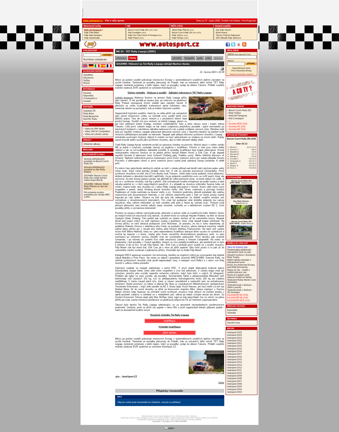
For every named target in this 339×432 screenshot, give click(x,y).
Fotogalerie (234, 177)
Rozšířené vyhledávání (95, 59)
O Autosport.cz (90, 98)
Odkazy (87, 140)
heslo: (230, 61)
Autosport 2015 (234, 359)
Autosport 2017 (234, 354)
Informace (89, 89)
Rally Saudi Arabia (92, 38)
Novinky (87, 93)
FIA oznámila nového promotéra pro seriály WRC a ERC (97, 194)
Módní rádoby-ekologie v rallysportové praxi (239, 261)
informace (121, 58)
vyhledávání (90, 50)
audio (200, 58)
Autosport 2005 (234, 386)
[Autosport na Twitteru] (233, 44)
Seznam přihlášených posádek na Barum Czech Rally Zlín (96, 161)
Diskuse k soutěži (156, 92)
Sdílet (221, 382)
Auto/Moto (88, 75)
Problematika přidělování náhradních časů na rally (239, 251)
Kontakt (87, 101)
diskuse (218, 58)
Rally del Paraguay (92, 30)
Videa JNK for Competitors (97, 131)
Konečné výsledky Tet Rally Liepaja (169, 315)
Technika (232, 319)
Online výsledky (136, 92)
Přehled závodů (236, 306)
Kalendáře (232, 310)
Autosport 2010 (234, 373)
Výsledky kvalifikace (170, 327)
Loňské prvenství (124, 97)
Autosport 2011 (234, 370)
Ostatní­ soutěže (223, 26)
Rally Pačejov (180, 38)
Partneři (88, 107)
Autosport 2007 (234, 381)
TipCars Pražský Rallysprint (228, 35)
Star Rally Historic (223, 30)
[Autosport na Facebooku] (228, 44)
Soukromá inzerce (93, 71)
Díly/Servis (88, 78)
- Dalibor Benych (241, 222)
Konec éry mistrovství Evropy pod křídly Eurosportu (241, 266)
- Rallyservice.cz (241, 182)
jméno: (239, 54)
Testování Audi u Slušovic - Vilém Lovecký (240, 286)
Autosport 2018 (234, 351)
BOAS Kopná (221, 32)
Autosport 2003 (234, 392)
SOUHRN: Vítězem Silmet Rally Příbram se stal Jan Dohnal (96, 186)
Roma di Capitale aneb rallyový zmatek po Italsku (239, 276)
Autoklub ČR (89, 111)
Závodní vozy (233, 322)
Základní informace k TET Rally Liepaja (190, 92)
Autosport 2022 (234, 340)
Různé (86, 83)
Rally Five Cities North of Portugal (145, 35)
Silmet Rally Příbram (183, 30)
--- (230, 121)
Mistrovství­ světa (92, 26)
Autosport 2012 (234, 367)
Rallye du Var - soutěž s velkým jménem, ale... (238, 271)
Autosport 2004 (234, 389)
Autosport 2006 (234, 384)
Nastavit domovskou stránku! (241, 74)
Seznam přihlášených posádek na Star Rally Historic (94, 169)
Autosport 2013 (234, 365)
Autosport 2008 (234, 378)
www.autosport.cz (93, 20)
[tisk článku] (222, 68)
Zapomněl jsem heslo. (241, 68)
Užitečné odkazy (91, 144)
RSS (180, 26)
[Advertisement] (135, 72)
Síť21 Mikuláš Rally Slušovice (228, 38)
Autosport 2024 (234, 335)
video (208, 58)
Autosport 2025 (234, 332)
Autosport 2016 (234, 357)
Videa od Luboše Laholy (96, 134)
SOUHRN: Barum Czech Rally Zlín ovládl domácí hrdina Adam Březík (95, 177)
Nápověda (88, 95)
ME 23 (119, 51)
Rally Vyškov (180, 35)
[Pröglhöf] (241, 198)
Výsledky (231, 313)
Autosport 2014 (234, 362)
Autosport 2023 (234, 338)
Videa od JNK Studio (95, 128)
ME (128, 26)
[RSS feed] (244, 44)
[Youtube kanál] (239, 44)
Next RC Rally (90, 119)
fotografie (189, 58)
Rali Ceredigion (137, 32)
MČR (173, 26)
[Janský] (241, 218)
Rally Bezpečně (91, 116)
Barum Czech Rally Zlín (143, 30)
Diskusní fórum (235, 106)
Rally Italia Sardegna (93, 35)
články (132, 58)
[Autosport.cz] (159, 47)
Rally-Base (88, 113)
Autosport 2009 (234, 376)
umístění (177, 58)
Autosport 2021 (234, 343)
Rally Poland (136, 38)
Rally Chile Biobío (91, 32)
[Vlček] (241, 238)
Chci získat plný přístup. (241, 70)
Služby (86, 80)
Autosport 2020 (234, 346)
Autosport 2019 (234, 348)
